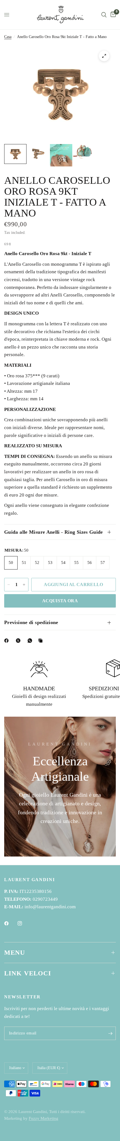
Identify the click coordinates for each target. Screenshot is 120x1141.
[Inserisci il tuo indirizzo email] (110, 1033)
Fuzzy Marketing (43, 1118)
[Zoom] (104, 56)
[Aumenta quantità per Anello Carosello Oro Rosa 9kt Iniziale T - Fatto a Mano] (24, 584)
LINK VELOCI (27, 973)
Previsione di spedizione (31, 622)
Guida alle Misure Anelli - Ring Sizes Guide (53, 532)
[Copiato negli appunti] (41, 640)
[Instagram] (24, 923)
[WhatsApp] (31, 640)
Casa (7, 37)
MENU (14, 952)
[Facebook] (7, 640)
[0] (112, 14)
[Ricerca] (104, 14)
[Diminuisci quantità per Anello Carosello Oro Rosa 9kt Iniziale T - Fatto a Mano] (8, 584)
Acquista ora (60, 600)
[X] (19, 640)
